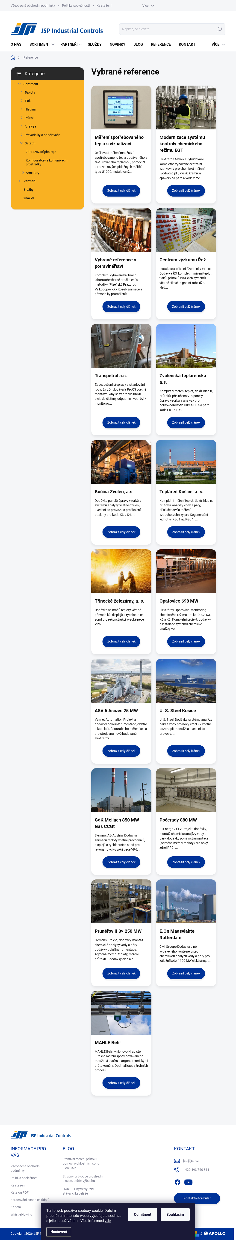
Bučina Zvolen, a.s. (114, 491)
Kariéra (16, 1207)
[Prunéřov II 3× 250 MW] (121, 901)
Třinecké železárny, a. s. (119, 601)
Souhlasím (175, 1214)
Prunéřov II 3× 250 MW (118, 931)
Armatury (32, 173)
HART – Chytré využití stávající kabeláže (78, 1191)
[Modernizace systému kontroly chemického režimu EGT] (186, 107)
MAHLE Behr (108, 1042)
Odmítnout (142, 1214)
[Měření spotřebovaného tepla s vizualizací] (121, 107)
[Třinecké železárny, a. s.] (121, 571)
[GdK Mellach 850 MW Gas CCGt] (121, 790)
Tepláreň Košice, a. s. (181, 491)
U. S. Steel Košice (177, 710)
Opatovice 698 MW (178, 601)
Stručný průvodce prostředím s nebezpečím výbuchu (83, 1178)
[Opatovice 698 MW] (186, 571)
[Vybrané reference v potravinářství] (121, 230)
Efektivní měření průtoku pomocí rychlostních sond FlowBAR (81, 1163)
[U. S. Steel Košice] (186, 681)
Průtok (29, 118)
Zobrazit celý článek (121, 190)
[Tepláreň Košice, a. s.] (186, 462)
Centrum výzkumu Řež (182, 260)
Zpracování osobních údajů (30, 1200)
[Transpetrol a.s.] (121, 346)
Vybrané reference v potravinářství (115, 263)
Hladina (30, 109)
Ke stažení (104, 5)
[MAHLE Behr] (121, 1013)
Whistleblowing (21, 1214)
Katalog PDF (20, 1192)
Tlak (28, 101)
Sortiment (31, 84)
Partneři (29, 181)
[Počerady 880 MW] (186, 790)
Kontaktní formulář (197, 1198)
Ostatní (30, 143)
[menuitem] (18, 44)
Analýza (30, 126)
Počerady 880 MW (178, 820)
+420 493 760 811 (196, 1169)
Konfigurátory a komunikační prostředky (46, 162)
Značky (29, 198)
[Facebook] (177, 1181)
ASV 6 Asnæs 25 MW (116, 710)
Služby (28, 189)
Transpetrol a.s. (111, 375)
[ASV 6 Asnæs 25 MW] (121, 681)
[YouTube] (188, 1181)
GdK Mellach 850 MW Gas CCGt (117, 823)
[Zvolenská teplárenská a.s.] (186, 346)
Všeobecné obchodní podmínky (33, 5)
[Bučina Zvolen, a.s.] (121, 462)
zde (108, 1221)
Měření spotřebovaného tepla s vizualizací (119, 140)
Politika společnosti (76, 5)
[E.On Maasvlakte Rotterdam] (186, 901)
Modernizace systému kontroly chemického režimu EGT (182, 143)
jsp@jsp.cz (191, 1160)
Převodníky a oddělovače (42, 135)
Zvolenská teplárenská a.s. (182, 379)
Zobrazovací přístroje (41, 152)
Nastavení (58, 1232)
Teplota (30, 92)
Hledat (219, 29)
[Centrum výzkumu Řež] (186, 230)
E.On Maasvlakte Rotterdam (177, 934)
